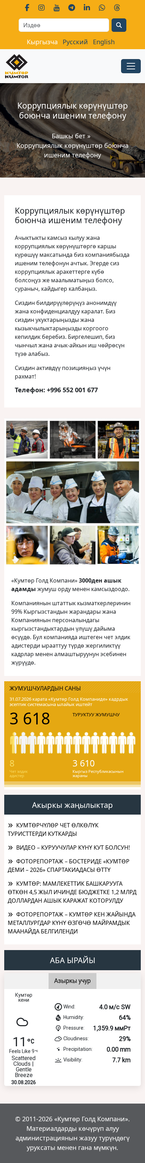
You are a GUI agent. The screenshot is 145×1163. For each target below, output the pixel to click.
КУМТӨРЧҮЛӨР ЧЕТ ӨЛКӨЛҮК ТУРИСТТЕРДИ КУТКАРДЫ (53, 829)
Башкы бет (69, 136)
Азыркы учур (72, 980)
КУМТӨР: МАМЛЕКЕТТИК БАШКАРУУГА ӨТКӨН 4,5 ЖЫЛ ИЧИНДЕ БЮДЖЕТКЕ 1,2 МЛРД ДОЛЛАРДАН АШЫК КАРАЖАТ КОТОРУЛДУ (72, 892)
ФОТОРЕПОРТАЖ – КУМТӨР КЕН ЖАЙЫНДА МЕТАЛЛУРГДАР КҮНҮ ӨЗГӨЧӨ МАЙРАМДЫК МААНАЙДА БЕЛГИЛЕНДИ (71, 922)
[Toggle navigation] (131, 66)
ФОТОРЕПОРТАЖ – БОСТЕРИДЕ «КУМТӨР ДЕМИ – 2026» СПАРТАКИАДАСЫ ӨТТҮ (69, 865)
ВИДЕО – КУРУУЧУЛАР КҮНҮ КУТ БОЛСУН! (73, 847)
